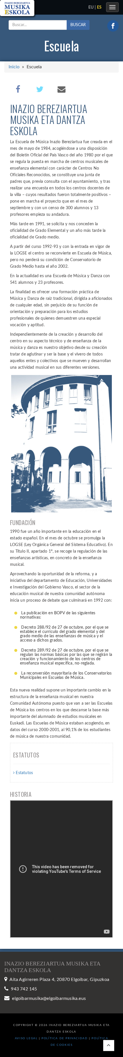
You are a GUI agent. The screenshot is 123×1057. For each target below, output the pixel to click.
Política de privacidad (65, 1038)
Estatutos (24, 773)
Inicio (14, 67)
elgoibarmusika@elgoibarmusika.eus (49, 998)
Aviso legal (26, 1038)
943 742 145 (24, 989)
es (99, 7)
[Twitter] (40, 89)
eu (91, 7)
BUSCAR (78, 25)
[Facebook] (18, 89)
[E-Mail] (61, 89)
